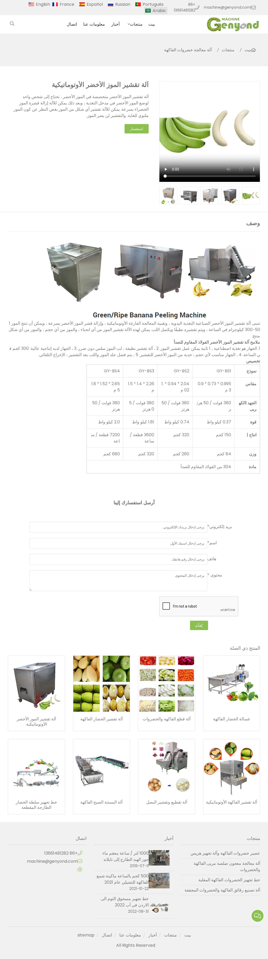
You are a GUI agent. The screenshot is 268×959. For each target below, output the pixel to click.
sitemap (85, 935)
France (67, 4)
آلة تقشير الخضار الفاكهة (101, 719)
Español (95, 4)
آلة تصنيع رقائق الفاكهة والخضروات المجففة (222, 890)
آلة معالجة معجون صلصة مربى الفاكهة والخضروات (227, 866)
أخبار (115, 24)
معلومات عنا (94, 24)
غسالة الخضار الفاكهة (231, 719)
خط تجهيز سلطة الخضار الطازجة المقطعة (36, 805)
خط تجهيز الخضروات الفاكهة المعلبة (229, 880)
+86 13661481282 (184, 7)
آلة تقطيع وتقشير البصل (166, 802)
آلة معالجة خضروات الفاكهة (188, 50)
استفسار (136, 128)
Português (153, 4)
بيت (151, 24)
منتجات (136, 24)
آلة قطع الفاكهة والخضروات (167, 719)
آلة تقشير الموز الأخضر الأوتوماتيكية (36, 721)
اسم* (212, 543)
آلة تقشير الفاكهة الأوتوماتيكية (231, 802)
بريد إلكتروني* (219, 527)
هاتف (211, 559)
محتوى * (214, 575)
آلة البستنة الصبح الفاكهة (101, 802)
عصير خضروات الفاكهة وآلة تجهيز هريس (225, 853)
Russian (122, 4)
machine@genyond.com (227, 7)
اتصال (72, 24)
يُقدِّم (199, 625)
